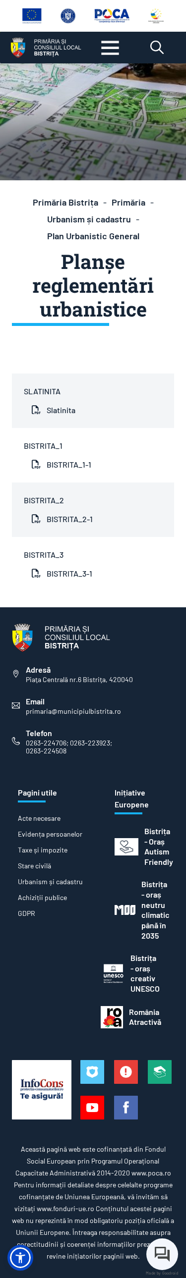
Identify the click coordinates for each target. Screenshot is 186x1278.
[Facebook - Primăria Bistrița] (126, 1107)
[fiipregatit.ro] (126, 1072)
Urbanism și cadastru (89, 218)
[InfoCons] (41, 1089)
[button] (20, 1257)
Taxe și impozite (42, 850)
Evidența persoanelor (50, 834)
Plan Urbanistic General (93, 235)
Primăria (128, 202)
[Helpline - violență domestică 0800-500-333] (160, 1072)
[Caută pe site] (157, 47)
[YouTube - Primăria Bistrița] (92, 1107)
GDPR (26, 913)
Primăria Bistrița (65, 202)
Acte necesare (39, 818)
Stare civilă (34, 866)
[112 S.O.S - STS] (92, 1072)
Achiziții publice (42, 898)
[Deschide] (110, 47)
